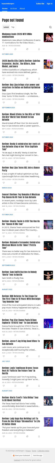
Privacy (28, 451)
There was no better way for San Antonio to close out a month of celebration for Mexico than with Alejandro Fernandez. (21, 252)
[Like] (3, 49)
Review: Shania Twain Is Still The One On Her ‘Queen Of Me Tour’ (21, 222)
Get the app (37, 455)
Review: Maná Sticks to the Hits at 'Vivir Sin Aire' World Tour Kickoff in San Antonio (21, 117)
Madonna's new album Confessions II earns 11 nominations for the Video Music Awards (21, 41)
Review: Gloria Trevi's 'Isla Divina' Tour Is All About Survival (20, 399)
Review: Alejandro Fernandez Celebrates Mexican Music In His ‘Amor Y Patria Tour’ (21, 245)
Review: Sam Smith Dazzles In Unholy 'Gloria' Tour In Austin (19, 273)
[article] (27, 42)
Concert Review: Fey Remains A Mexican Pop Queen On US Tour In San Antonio (21, 196)
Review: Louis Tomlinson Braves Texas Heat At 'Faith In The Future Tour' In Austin (20, 371)
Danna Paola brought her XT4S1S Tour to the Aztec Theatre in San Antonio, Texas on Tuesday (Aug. (20, 327)
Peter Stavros (14, 46)
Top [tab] (12, 27)
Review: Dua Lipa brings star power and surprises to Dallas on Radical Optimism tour (21, 87)
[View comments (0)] (15, 49)
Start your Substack (22, 455)
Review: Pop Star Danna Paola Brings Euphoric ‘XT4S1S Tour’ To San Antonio (20, 321)
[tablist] (9, 27)
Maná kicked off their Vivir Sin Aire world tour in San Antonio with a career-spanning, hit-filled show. (21, 124)
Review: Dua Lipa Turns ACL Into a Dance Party (21, 169)
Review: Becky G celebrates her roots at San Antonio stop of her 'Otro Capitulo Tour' (21, 147)
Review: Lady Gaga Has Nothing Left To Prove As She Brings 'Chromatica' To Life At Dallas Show (21, 421)
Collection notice (43, 451)
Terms (34, 451)
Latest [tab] (6, 27)
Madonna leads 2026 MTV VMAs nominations (17, 35)
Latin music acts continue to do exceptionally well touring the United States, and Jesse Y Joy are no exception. (19, 348)
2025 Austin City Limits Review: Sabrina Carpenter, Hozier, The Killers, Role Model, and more (21, 64)
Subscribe (40, 3)
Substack (17, 460)
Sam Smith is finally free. (13, 278)
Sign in (49, 3)
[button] (5, 8)
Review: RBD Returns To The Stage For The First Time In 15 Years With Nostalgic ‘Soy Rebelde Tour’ (21, 299)
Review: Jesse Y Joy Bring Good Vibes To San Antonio (21, 342)
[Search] (50, 27)
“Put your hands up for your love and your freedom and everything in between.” (20, 428)
